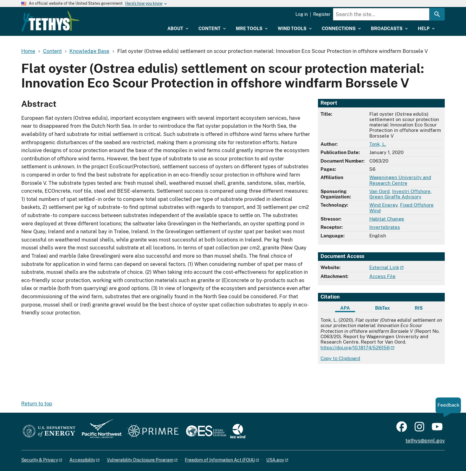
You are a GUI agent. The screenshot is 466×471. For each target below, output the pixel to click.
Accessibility (82, 459)
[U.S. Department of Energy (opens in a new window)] (49, 431)
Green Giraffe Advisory (395, 196)
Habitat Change (386, 219)
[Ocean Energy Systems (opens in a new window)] (207, 431)
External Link (384, 267)
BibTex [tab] (382, 308)
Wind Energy (383, 205)
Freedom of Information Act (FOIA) (220, 459)
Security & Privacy (39, 459)
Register (321, 14)
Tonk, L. (377, 144)
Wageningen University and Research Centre (400, 180)
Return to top (36, 404)
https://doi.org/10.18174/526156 (355, 347)
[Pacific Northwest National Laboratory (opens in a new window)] (99, 432)
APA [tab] (345, 308)
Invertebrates (384, 227)
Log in (301, 14)
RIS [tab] (419, 308)
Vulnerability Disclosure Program (140, 459)
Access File (382, 276)
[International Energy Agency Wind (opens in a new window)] (238, 431)
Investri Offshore (411, 191)
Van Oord (379, 191)
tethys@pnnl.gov (425, 441)
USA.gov (275, 459)
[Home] (50, 21)
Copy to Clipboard (340, 358)
